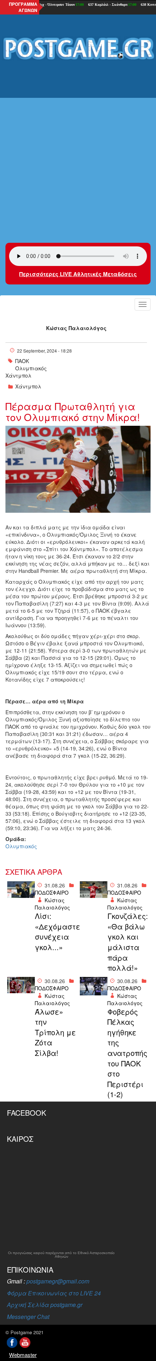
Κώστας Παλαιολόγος (76, 328)
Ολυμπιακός (31, 368)
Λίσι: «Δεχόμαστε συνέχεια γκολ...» (55, 931)
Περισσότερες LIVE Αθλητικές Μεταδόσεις (78, 274)
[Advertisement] (78, 147)
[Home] (78, 49)
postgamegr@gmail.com (57, 1281)
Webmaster (23, 1354)
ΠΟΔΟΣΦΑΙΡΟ (52, 892)
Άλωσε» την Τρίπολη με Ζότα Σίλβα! (55, 1032)
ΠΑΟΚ (22, 361)
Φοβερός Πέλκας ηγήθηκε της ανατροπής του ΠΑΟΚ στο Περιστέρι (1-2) (127, 1053)
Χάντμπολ (18, 375)
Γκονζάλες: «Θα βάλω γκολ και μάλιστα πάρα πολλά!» (127, 942)
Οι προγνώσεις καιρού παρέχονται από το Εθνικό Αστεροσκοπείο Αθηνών (61, 1254)
